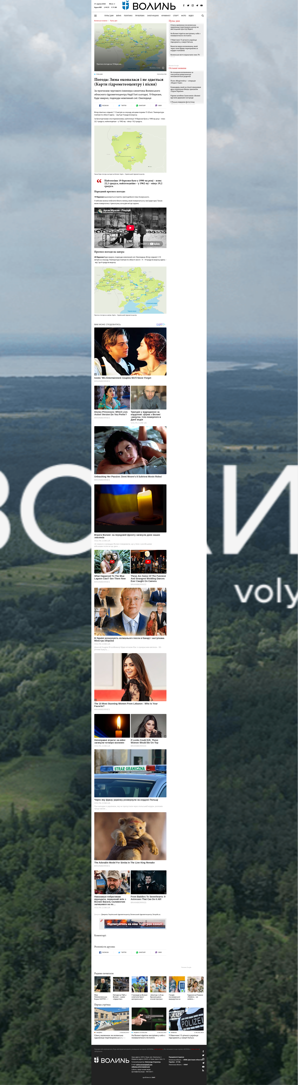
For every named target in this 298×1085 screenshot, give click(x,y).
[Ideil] (149, 1077)
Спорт (176, 16)
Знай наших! (153, 16)
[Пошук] (202, 15)
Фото (183, 16)
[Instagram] (192, 6)
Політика (128, 16)
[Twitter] (188, 6)
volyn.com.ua (158, 1049)
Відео (191, 16)
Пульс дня (108, 16)
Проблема (139, 16)
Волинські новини (100, 21)
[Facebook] (183, 6)
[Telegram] (197, 6)
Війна (118, 16)
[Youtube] (201, 6)
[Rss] (203, 1070)
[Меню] (95, 16)
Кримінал (165, 16)
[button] (112, 4)
